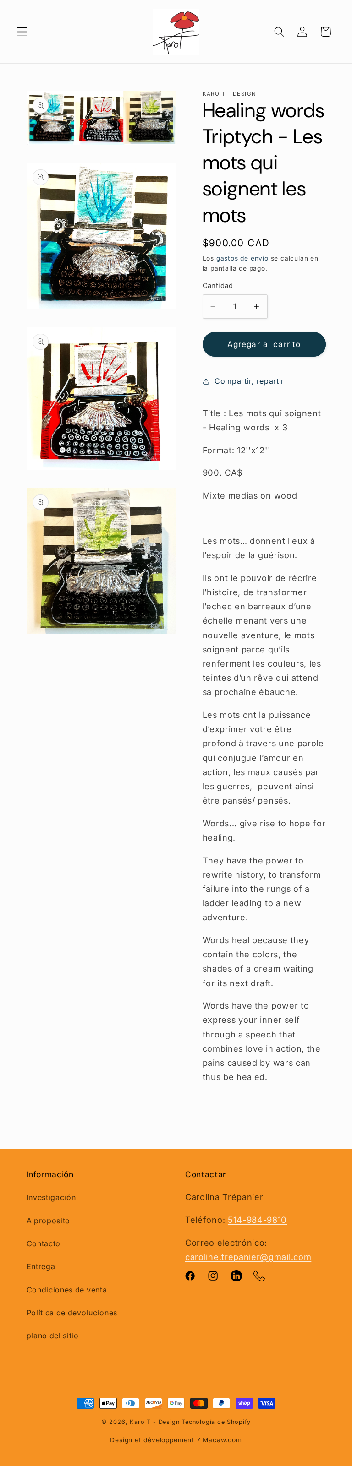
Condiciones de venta (67, 1289)
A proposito (49, 1220)
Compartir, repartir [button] (249, 381)
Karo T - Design (156, 1421)
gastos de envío (242, 258)
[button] (22, 31)
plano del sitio (53, 1335)
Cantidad (218, 286)
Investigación (51, 1197)
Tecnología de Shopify (216, 1421)
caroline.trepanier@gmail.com (248, 1257)
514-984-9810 (257, 1220)
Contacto (44, 1243)
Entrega (41, 1266)
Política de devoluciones (72, 1312)
